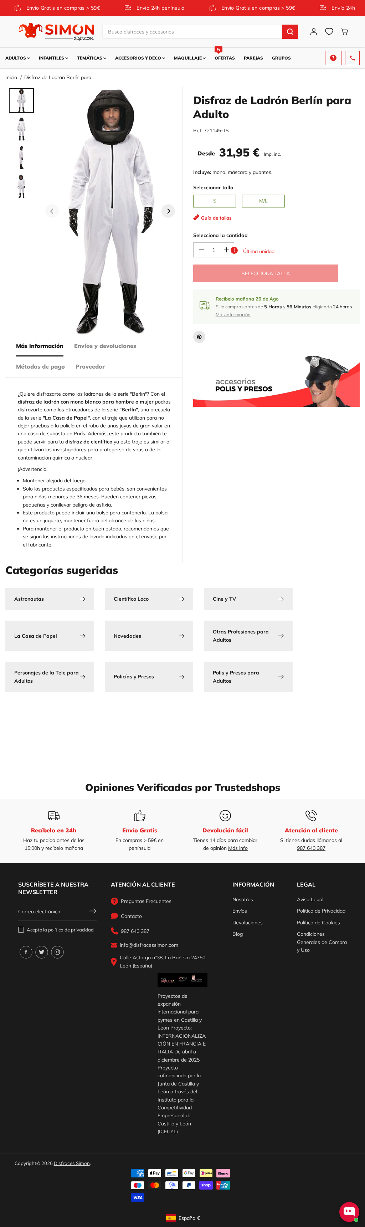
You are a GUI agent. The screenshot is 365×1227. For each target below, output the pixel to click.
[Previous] (52, 211)
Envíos (239, 911)
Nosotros (242, 899)
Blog (237, 934)
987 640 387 (311, 848)
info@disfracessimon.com (149, 945)
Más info (238, 848)
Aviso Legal (310, 899)
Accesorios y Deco (138, 58)
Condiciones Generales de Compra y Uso (322, 942)
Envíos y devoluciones (105, 345)
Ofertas (225, 54)
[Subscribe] (93, 912)
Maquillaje (188, 58)
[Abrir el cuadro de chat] (349, 1212)
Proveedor (90, 366)
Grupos (281, 58)
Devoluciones (247, 922)
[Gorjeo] (42, 952)
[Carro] (344, 32)
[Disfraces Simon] (56, 31)
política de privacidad (71, 930)
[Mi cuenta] (314, 32)
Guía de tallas (216, 218)
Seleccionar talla (213, 187)
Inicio (11, 77)
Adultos (16, 58)
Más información (39, 345)
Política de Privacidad (321, 911)
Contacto (131, 916)
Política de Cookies (318, 922)
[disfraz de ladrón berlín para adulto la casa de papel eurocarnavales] (110, 211)
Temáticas (90, 58)
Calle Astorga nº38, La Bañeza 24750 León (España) (162, 961)
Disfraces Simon (72, 1163)
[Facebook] (26, 952)
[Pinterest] (199, 337)
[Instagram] (57, 952)
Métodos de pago (40, 366)
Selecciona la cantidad (220, 235)
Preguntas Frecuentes (146, 901)
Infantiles (52, 58)
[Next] (168, 211)
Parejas (253, 58)
